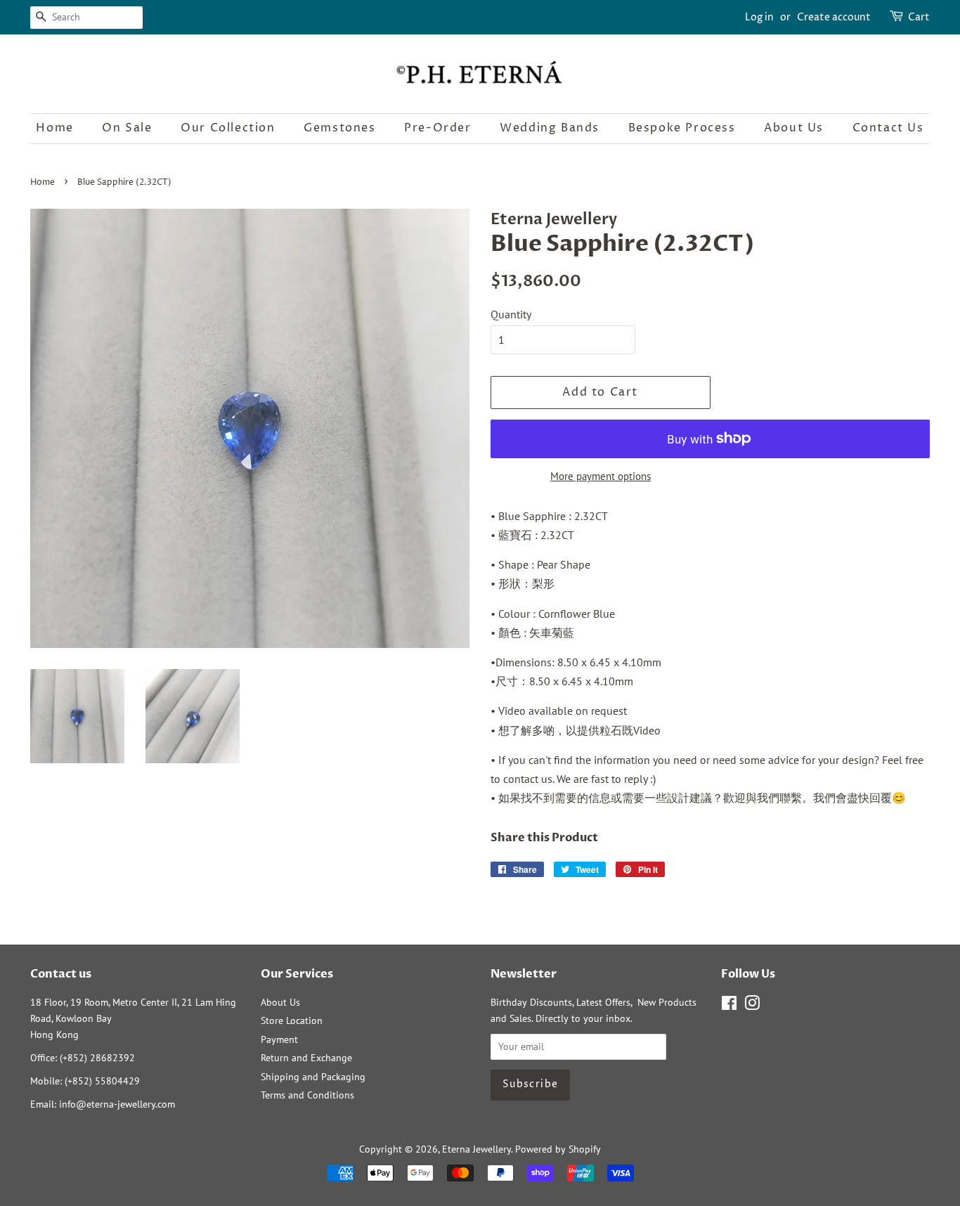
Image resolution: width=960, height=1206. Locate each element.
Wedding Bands (549, 128)
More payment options (600, 476)
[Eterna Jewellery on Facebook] (729, 1005)
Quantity (511, 314)
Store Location (292, 1020)
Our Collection (228, 128)
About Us (794, 128)
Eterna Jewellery (476, 1149)
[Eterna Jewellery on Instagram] (752, 1005)
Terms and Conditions (307, 1095)
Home (54, 128)
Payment (279, 1039)
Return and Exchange (306, 1057)
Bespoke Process (682, 128)
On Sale (127, 128)
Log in (759, 17)
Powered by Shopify (558, 1149)
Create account (834, 17)
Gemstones (339, 128)
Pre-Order (437, 128)
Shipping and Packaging (313, 1076)
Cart (919, 17)
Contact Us (888, 128)
